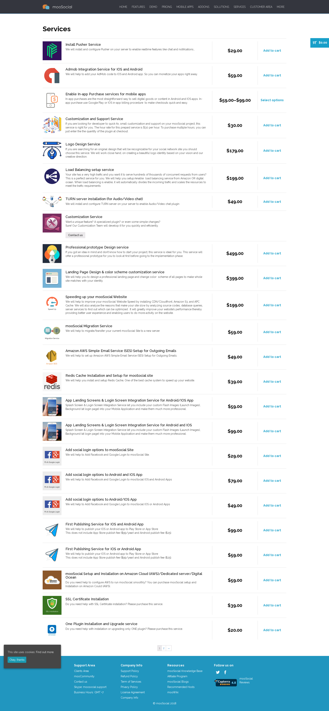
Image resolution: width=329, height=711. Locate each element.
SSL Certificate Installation (87, 599)
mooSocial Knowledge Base (184, 671)
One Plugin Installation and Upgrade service (101, 624)
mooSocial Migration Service (88, 326)
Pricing (167, 6)
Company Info (129, 697)
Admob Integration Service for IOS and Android (103, 69)
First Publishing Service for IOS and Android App (104, 524)
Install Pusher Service (83, 44)
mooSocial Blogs (178, 681)
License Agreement (133, 692)
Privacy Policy (129, 687)
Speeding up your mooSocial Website (96, 297)
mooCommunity (84, 676)
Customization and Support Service (94, 119)
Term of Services (131, 681)
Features (138, 6)
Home (123, 6)
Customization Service (83, 217)
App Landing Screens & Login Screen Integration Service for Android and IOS (128, 425)
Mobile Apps (184, 6)
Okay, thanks (17, 659)
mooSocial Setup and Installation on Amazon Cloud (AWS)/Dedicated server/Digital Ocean (133, 576)
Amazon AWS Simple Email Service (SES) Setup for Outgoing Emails (120, 351)
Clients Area (81, 671)
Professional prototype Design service (97, 247)
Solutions (221, 6)
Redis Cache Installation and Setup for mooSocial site (109, 376)
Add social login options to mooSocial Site (99, 450)
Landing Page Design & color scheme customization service (114, 272)
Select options (272, 100)
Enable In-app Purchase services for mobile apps (105, 94)
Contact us (75, 235)
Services (240, 6)
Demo (153, 6)
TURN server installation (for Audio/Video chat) (104, 199)
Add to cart (272, 50)
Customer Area (261, 6)
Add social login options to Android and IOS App (103, 475)
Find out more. (45, 652)
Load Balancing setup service (89, 170)
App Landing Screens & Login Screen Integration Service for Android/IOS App (129, 400)
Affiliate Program (177, 676)
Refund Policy (129, 676)
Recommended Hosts (181, 687)
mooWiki (172, 692)
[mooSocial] (57, 7)
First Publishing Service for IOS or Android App (103, 549)
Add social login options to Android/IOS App (101, 499)
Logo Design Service (82, 144)
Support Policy (130, 671)
